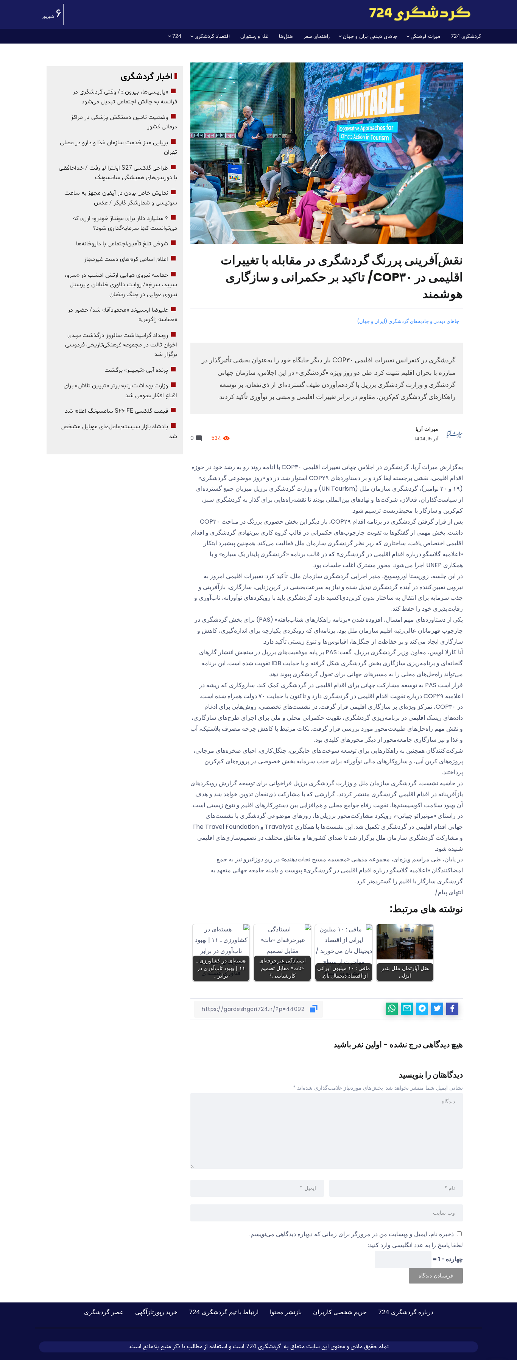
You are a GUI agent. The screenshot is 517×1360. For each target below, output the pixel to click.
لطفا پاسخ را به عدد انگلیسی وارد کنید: (415, 1245)
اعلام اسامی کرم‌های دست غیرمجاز (126, 259)
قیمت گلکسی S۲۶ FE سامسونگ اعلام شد (116, 411)
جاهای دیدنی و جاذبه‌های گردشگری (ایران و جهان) (408, 321)
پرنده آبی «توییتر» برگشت (136, 370)
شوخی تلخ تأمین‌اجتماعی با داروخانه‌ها (122, 244)
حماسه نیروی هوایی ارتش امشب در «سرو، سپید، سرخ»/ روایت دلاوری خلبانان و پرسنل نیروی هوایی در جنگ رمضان (121, 285)
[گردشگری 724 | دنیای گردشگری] (419, 13)
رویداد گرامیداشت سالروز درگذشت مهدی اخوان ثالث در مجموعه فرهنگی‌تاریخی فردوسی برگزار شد (121, 345)
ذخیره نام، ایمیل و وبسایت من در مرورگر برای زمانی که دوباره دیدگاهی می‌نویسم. (351, 1234)
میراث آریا (427, 429)
